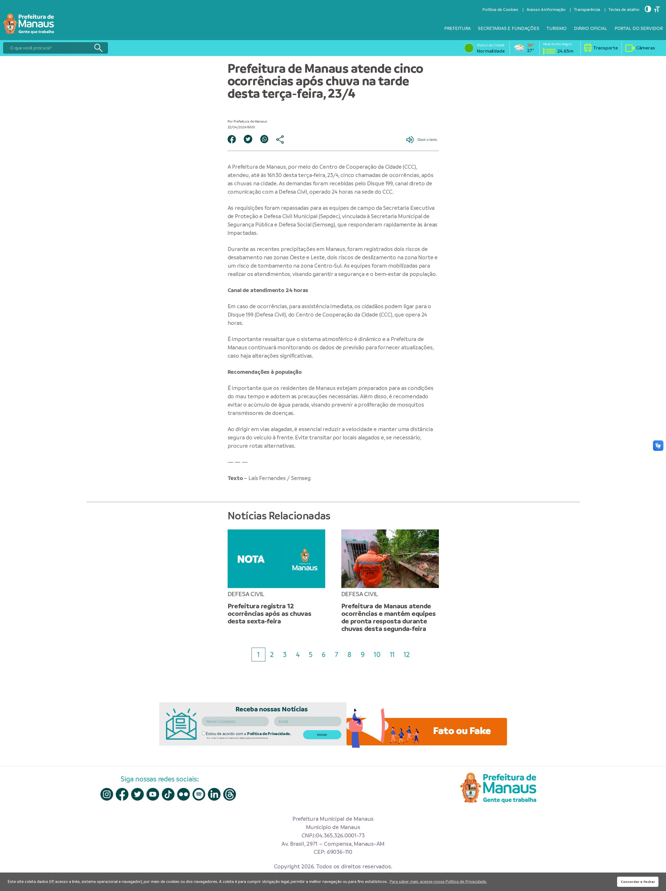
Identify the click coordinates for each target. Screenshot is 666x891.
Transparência (587, 9)
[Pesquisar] (98, 48)
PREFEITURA (457, 28)
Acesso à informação (546, 9)
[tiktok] (168, 794)
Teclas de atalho (624, 9)
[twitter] (137, 794)
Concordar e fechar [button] (638, 881)
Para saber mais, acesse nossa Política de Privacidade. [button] (438, 881)
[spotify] (199, 794)
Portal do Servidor (638, 28)
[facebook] (122, 794)
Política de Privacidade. (269, 733)
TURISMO (557, 28)
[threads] (229, 794)
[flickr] (183, 794)
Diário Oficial (590, 28)
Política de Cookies (500, 9)
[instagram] (106, 794)
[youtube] (152, 794)
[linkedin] (214, 794)
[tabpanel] (276, 577)
